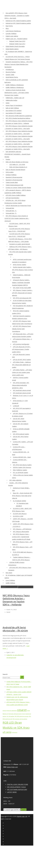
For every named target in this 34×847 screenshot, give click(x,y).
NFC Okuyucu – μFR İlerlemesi (22, 529)
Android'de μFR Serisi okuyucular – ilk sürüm (15, 629)
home (23, 713)
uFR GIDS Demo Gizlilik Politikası (16, 195)
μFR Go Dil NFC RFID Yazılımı (22, 359)
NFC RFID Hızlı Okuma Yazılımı (22, 465)
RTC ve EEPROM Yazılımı (20, 472)
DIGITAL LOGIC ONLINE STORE (17, 784)
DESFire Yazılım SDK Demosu (22, 467)
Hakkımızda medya (11, 100)
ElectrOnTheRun (11, 72)
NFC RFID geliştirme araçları (22, 716)
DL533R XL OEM (18, 516)
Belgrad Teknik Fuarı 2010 (17, 41)
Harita (7, 103)
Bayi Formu (9, 26)
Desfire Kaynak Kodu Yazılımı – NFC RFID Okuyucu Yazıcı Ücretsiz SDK (22, 269)
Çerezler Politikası (11, 33)
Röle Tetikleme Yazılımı (20, 470)
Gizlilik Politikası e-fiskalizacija (15, 85)
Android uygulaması (12, 710)
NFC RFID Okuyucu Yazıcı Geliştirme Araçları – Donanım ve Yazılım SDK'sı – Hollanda (16, 600)
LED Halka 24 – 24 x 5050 (17, 164)
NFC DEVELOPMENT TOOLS (16, 787)
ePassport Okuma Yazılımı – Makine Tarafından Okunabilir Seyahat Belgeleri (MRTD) (21, 282)
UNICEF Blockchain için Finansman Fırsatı (18, 205)
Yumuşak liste (10, 208)
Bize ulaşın (9, 573)
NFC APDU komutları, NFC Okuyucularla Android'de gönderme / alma (20, 385)
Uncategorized (11, 657)
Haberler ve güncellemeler (15, 655)
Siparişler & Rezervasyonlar (14, 177)
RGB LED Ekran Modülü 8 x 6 (18, 167)
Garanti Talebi (10, 74)
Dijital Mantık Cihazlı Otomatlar (15, 46)
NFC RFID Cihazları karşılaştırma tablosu (18, 118)
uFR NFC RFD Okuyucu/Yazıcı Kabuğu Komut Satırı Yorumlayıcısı (21, 328)
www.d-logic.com (12, 767)
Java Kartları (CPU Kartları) (14, 110)
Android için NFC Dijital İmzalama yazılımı (18, 21)
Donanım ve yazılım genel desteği (19, 244)
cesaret (22, 710)
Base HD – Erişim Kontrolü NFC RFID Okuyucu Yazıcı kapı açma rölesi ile (22, 495)
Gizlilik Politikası (10, 583)
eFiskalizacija (10, 69)
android (5, 710)
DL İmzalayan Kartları (19, 501)
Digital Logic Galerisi (12, 36)
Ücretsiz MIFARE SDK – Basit (22, 457)
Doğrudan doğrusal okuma (15, 713)
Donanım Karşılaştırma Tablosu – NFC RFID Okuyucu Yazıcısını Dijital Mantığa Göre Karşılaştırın (18, 64)
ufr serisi (7, 732)
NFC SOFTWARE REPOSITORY (17, 789)
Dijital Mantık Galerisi (12, 49)
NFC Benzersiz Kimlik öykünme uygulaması (19, 116)
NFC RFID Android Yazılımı (21, 434)
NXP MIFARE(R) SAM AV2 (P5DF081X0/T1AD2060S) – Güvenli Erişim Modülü (17, 154)
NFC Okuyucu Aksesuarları (21, 531)
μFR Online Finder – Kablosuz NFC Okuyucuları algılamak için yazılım (21, 364)
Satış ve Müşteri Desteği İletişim (15, 169)
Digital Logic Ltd (22, 816)
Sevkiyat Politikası (11, 175)
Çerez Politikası (10, 580)
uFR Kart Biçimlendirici (12, 198)
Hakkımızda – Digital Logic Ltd (15, 98)
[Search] (22, 677)
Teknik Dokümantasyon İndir (14, 185)
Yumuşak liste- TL (11, 211)
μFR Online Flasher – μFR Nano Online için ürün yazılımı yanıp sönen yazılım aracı (22, 372)
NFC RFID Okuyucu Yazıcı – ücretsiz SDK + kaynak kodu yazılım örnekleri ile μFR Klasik (21, 536)
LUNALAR (16, 406)
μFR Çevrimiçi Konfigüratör (21, 344)
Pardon (8, 159)
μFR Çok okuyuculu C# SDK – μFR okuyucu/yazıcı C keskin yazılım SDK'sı (21, 349)
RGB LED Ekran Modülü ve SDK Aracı (17, 162)
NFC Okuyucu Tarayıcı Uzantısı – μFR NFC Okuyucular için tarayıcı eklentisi (22, 292)
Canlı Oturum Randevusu (13, 31)
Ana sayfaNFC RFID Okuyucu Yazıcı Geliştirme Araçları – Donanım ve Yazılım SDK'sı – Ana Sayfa (17, 15)
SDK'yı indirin (10, 172)
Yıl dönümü (14, 732)
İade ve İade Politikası (12, 108)
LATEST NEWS (12, 792)
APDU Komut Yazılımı (19, 264)
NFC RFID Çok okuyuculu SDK (22, 298)
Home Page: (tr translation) (14, 105)
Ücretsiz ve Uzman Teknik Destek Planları (18, 187)
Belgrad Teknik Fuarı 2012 (17, 44)
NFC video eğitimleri (15, 480)
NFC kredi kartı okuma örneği (22, 390)
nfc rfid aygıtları (10, 716)
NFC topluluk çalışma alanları (20, 719)
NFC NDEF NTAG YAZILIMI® (22, 288)
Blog (7, 28)
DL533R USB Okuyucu (20, 513)
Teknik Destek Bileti (12, 182)
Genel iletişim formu (12, 77)
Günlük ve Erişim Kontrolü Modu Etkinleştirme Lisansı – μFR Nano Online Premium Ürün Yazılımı (17, 92)
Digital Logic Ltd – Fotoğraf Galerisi (16, 39)
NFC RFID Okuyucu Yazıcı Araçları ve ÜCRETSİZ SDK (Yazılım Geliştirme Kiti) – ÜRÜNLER (17, 218)
